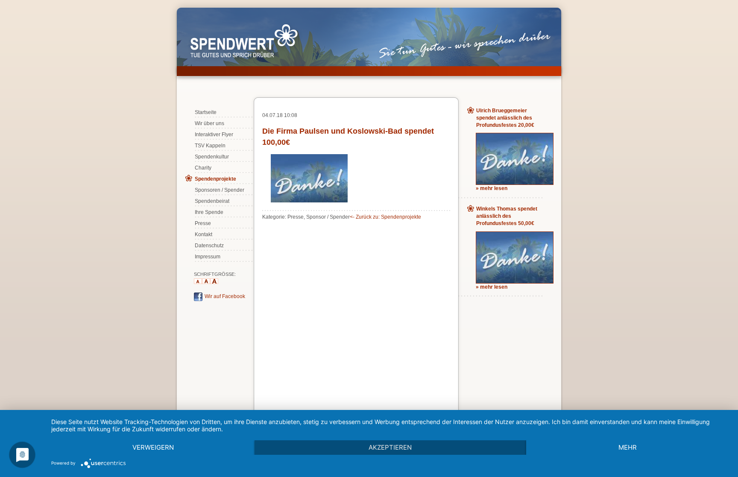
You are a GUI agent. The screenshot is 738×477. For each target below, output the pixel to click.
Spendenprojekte (215, 179)
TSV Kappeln (210, 146)
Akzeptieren (390, 447)
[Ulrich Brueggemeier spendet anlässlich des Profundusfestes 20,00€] (514, 183)
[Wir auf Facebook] (198, 299)
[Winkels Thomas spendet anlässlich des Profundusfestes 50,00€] (514, 281)
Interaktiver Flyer (214, 135)
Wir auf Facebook (225, 296)
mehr (627, 447)
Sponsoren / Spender (219, 190)
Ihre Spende (209, 212)
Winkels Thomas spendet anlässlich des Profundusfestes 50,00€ (506, 216)
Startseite (206, 112)
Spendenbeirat (212, 201)
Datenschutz (209, 246)
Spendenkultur (212, 157)
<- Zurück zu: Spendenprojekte (385, 217)
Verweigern (153, 447)
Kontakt (203, 234)
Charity (203, 168)
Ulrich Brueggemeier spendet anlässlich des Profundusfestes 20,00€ (505, 118)
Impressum (207, 257)
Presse (203, 223)
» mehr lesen (491, 188)
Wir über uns (209, 123)
